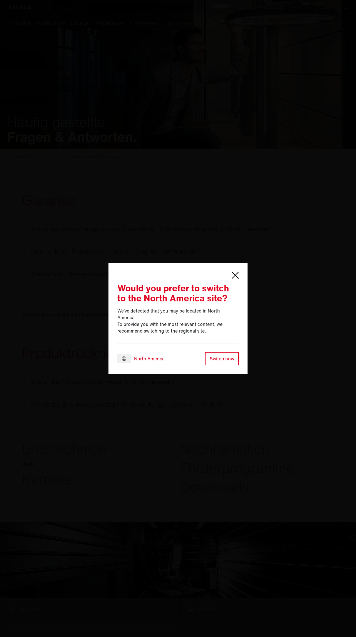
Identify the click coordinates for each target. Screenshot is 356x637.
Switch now (222, 358)
